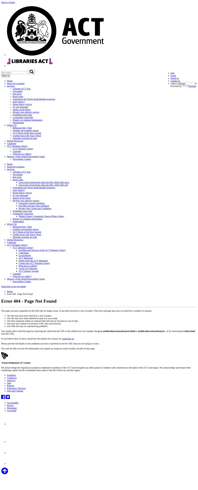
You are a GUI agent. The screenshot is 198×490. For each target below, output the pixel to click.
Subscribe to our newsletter (13, 286)
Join (172, 73)
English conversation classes (26, 130)
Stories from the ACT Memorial (33, 260)
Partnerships (18, 122)
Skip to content (8, 2)
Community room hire (23, 117)
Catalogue (11, 143)
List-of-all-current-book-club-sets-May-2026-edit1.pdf (43, 185)
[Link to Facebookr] (3, 398)
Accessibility (13, 403)
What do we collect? (22, 154)
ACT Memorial (26, 258)
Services (11, 86)
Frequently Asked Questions (31, 203)
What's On (12, 125)
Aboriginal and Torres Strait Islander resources (34, 99)
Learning (17, 151)
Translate (192, 86)
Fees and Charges (15, 391)
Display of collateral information (27, 120)
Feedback (11, 375)
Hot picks (17, 94)
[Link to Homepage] (99, 36)
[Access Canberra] (17, 452)
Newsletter (18, 91)
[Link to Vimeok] (8, 398)
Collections (24, 253)
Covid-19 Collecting (28, 268)
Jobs (9, 383)
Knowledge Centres (22, 159)
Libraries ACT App (22, 88)
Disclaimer (12, 408)
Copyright (11, 410)
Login (173, 75)
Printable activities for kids (25, 138)
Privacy (10, 405)
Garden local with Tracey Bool (27, 135)
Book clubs (18, 96)
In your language (20, 107)
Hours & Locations (15, 83)
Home (10, 81)
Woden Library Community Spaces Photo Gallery (41, 216)
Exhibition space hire (22, 115)
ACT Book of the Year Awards (27, 133)
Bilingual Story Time (22, 128)
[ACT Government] (17, 463)
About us (174, 78)
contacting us (68, 338)
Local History (25, 255)
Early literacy (19, 101)
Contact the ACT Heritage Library (34, 263)
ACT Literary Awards (29, 271)
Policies (10, 385)
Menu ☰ (5, 76)
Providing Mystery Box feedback (34, 206)
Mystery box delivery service (26, 112)
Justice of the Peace (22, 109)
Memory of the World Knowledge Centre (26, 156)
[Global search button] (32, 71)
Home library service (22, 104)
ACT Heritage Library (17, 146)
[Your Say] (23, 441)
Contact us (175, 81)
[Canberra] (17, 424)
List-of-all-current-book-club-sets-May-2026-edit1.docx (44, 182)
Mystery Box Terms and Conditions (35, 208)
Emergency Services (16, 388)
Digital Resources (15, 141)
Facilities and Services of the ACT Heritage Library (42, 250)
